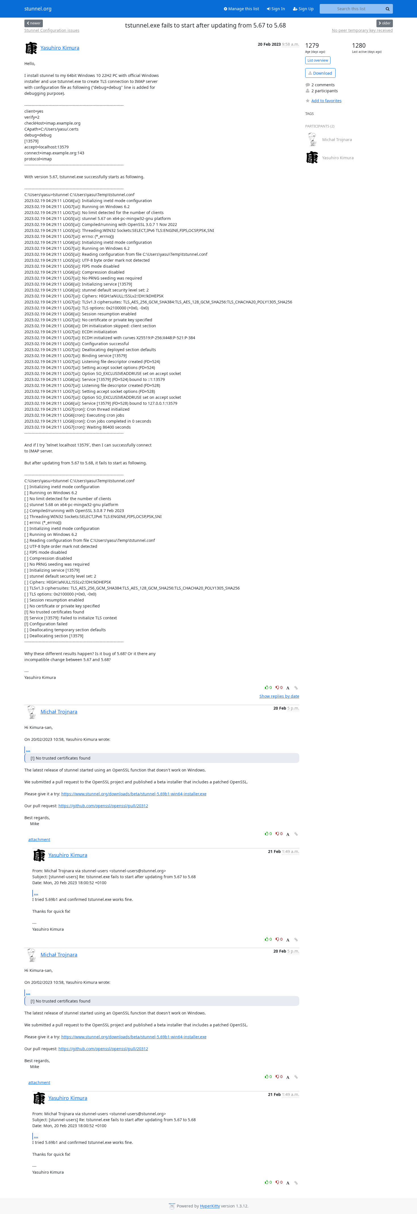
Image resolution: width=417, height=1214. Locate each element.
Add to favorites (326, 100)
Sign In (277, 8)
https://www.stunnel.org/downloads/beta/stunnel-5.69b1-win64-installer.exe (134, 793)
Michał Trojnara (59, 711)
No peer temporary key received (362, 30)
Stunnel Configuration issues (51, 30)
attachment (39, 839)
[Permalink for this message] (296, 688)
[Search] (388, 9)
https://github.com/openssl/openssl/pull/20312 (103, 805)
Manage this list (243, 8)
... (28, 750)
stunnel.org (38, 8)
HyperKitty (210, 1206)
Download (322, 73)
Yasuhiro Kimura (60, 47)
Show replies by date (279, 696)
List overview (318, 60)
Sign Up (306, 8)
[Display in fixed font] (288, 688)
